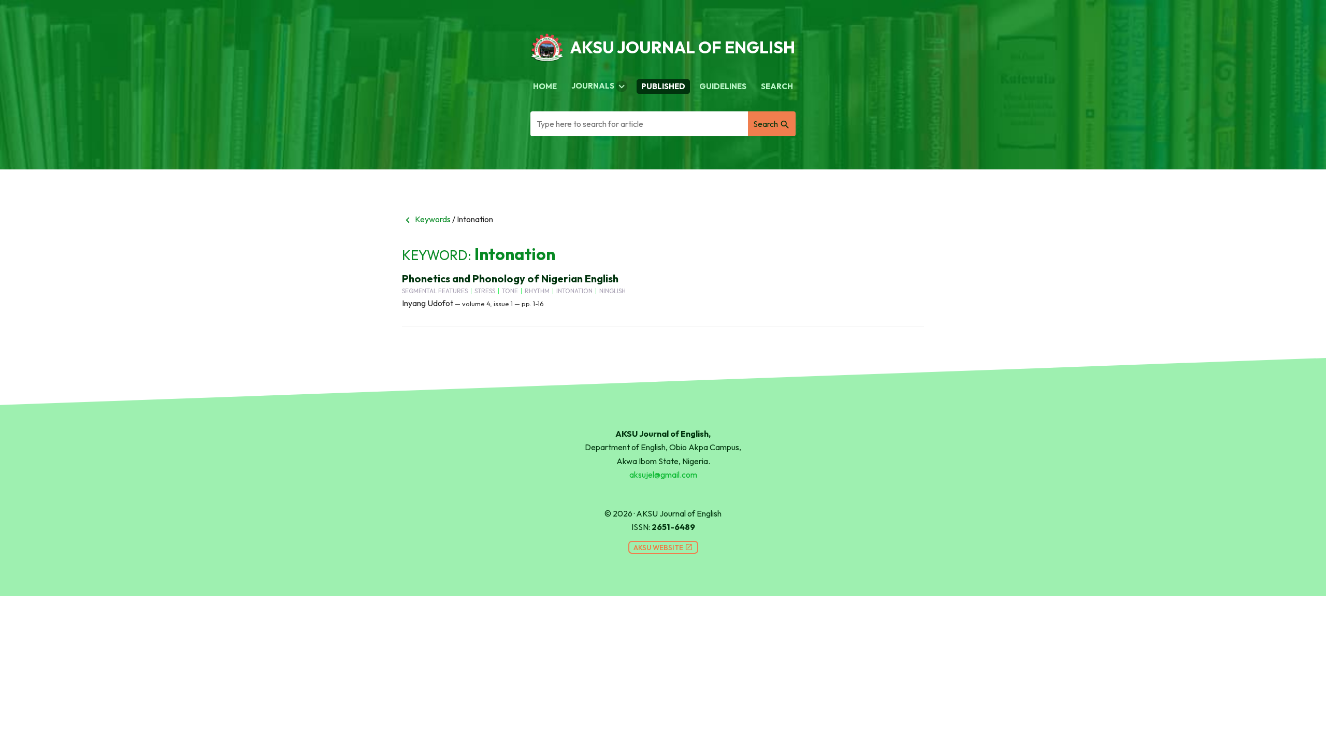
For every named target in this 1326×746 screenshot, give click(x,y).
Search (777, 86)
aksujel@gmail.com (663, 474)
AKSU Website (663, 547)
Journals (599, 86)
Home (545, 86)
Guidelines (722, 86)
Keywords (426, 219)
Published (663, 86)
